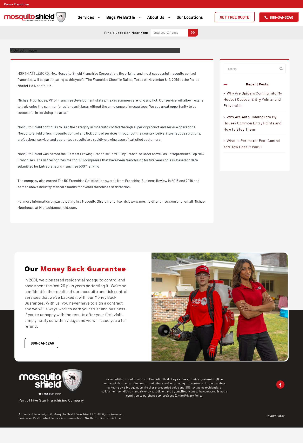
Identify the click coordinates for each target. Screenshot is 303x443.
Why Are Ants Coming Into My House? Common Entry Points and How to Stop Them (252, 123)
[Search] (281, 68)
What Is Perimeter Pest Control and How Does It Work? (252, 143)
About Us (155, 17)
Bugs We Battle (120, 17)
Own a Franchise (16, 4)
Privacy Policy (193, 395)
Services (86, 17)
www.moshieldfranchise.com (153, 201)
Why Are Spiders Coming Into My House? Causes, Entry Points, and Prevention (253, 99)
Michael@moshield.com (57, 207)
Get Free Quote (234, 17)
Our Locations (190, 17)
